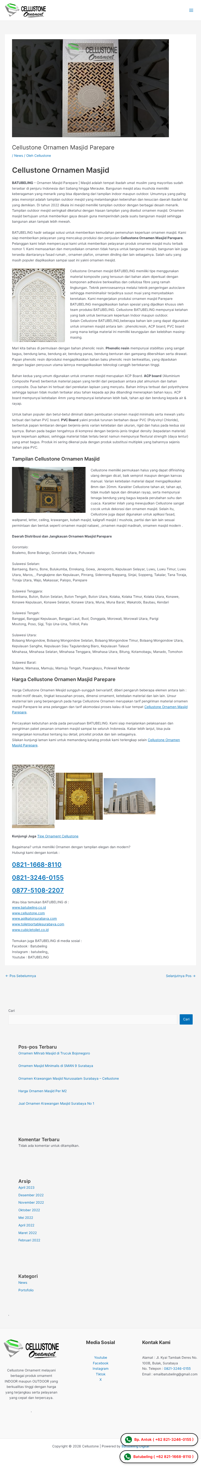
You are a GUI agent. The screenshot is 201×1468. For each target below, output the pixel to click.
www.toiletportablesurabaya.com (38, 924)
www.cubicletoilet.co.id (30, 930)
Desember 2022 (31, 1195)
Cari (11, 1011)
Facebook (100, 1363)
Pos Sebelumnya (20, 976)
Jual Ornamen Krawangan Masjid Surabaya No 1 (56, 1103)
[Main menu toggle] (191, 10)
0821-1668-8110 (37, 864)
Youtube (100, 1357)
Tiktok (100, 1374)
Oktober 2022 (29, 1210)
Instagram (101, 1368)
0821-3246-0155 (38, 877)
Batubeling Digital (135, 1446)
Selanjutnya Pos (181, 976)
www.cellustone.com (28, 913)
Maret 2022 (27, 1233)
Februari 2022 (29, 1240)
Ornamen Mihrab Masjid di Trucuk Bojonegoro (54, 1053)
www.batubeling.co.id (29, 907)
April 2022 (26, 1225)
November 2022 (31, 1202)
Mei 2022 (25, 1218)
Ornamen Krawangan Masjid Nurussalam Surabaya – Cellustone (68, 1078)
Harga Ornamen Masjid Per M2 (42, 1091)
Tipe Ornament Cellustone (57, 836)
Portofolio (26, 1290)
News (18, 156)
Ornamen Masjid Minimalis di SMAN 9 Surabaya (55, 1066)
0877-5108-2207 (38, 890)
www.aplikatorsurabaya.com (34, 918)
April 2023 (26, 1187)
